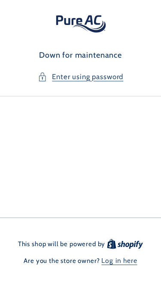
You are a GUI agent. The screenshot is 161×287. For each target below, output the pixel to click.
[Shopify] (125, 244)
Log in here (119, 260)
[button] (80, 77)
